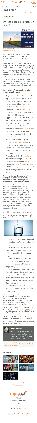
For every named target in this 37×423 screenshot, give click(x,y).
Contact (18, 406)
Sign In (34, 2)
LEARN (4, 7)
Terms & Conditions (18, 400)
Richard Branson (23, 96)
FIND (34, 7)
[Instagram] (23, 414)
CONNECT (19, 7)
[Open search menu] (4, 2)
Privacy (18, 403)
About (18, 398)
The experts (23, 309)
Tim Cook (17, 118)
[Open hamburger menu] (1, 2)
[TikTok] (27, 414)
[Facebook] (14, 414)
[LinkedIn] (10, 414)
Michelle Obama (25, 109)
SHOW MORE (18, 384)
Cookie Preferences (18, 409)
